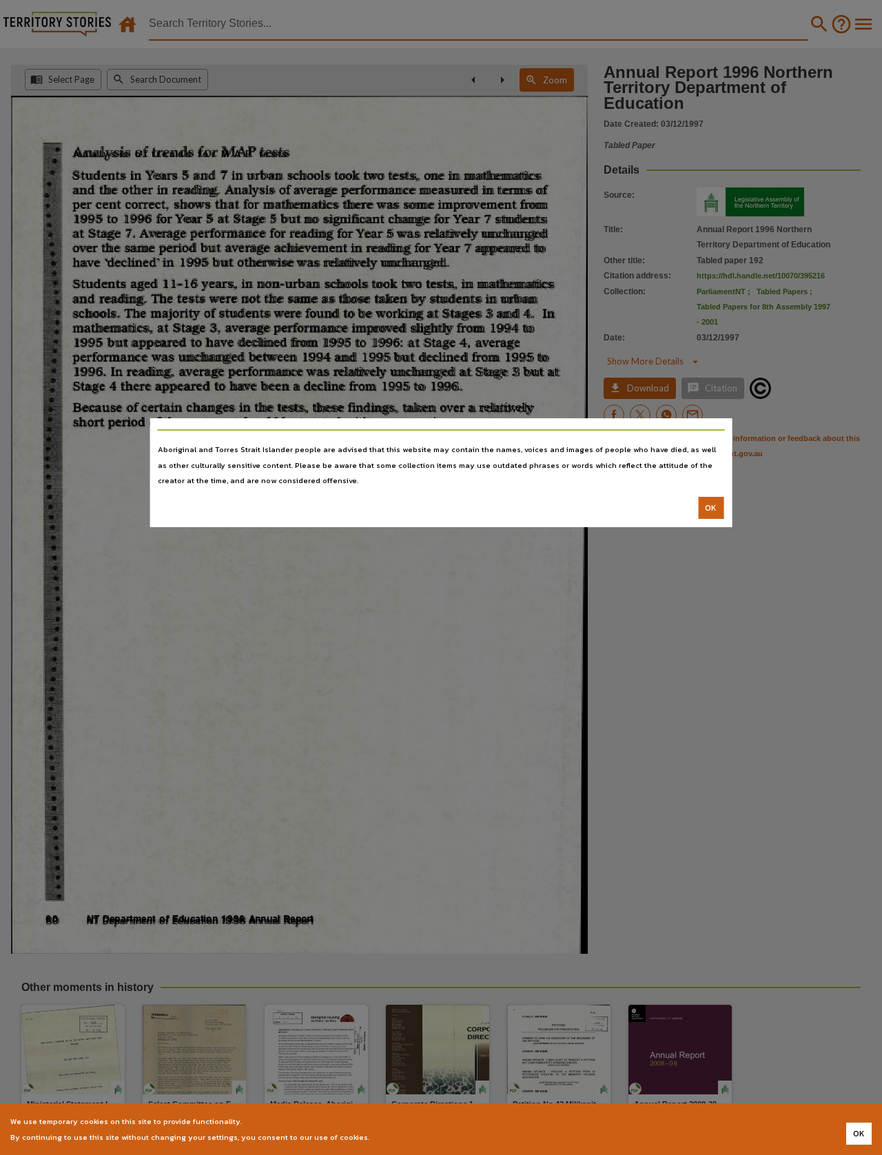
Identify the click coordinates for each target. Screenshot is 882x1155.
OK (711, 508)
